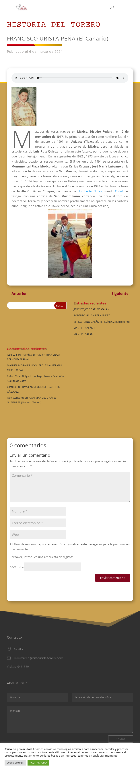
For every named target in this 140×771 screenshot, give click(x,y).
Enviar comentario (112, 578)
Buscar (60, 305)
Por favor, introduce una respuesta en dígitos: (41, 557)
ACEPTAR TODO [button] (38, 762)
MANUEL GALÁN (83, 334)
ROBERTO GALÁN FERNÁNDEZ (91, 315)
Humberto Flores (90, 191)
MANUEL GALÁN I (84, 328)
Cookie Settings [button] (15, 762)
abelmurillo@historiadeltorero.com (38, 658)
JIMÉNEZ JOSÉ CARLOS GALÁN (91, 309)
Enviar (120, 739)
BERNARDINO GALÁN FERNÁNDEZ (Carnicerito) (101, 321)
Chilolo (120, 191)
